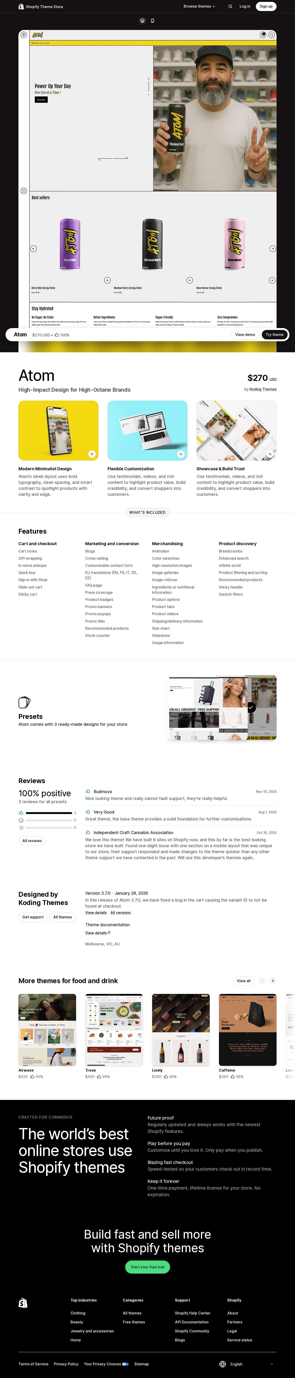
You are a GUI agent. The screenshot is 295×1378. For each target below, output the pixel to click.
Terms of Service (33, 1364)
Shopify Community (192, 1331)
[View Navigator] (193, 707)
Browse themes (197, 6)
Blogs (180, 1340)
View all (244, 980)
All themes (62, 917)
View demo (245, 334)
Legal (232, 1331)
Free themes (134, 1322)
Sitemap (141, 1364)
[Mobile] (152, 20)
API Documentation (192, 1322)
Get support (33, 917)
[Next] (273, 980)
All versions (120, 912)
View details (96, 912)
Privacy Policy (66, 1364)
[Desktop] (142, 20)
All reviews (32, 840)
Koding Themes (263, 389)
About (232, 1313)
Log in (245, 6)
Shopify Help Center (192, 1313)
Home (76, 1340)
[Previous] (262, 980)
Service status (239, 1340)
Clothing (78, 1313)
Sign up (266, 6)
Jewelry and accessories (92, 1331)
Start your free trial (147, 1267)
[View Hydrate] (222, 707)
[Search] (230, 6)
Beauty (77, 1322)
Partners (234, 1322)
